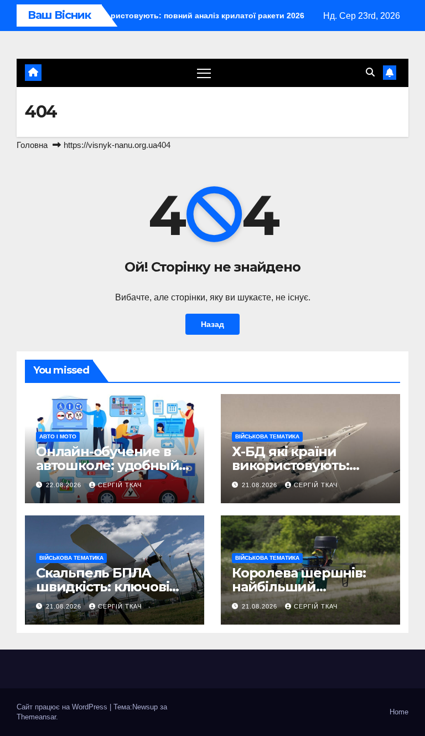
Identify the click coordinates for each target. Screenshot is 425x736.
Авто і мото (57, 436)
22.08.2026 (65, 485)
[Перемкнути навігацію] (203, 72)
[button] (370, 72)
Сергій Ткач (120, 485)
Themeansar (36, 717)
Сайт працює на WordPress (63, 707)
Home (399, 712)
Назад (212, 324)
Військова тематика (267, 436)
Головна (32, 145)
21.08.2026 (260, 485)
